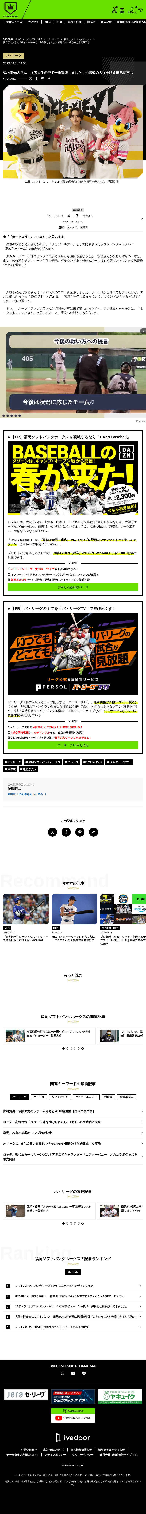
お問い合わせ (29, 1449)
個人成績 (106, 21)
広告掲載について (53, 1449)
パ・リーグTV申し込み (73, 745)
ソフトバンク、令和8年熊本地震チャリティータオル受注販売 (52, 1326)
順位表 (91, 21)
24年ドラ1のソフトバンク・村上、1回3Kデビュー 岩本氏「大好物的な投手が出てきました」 (72, 1306)
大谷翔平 (33, 21)
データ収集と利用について (22, 1454)
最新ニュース (14, 21)
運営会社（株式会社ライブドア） (120, 1454)
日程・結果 (74, 21)
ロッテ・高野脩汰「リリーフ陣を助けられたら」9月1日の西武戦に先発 (52, 1122)
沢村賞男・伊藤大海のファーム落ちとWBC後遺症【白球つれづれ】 (49, 1111)
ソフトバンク (94, 762)
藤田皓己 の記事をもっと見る (26, 794)
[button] (63, 1048)
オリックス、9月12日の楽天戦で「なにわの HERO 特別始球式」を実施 (52, 1143)
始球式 (11, 769)
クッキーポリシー (83, 1454)
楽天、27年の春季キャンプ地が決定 (27, 1132)
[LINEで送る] (42, 79)
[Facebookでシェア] (36, 79)
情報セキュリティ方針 (111, 1449)
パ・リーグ (14, 762)
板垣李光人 (29, 769)
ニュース (73, 762)
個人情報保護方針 (81, 1449)
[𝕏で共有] (30, 78)
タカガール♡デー (120, 762)
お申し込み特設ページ (73, 587)
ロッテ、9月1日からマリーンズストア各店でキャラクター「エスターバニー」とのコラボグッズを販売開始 (70, 1157)
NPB (59, 21)
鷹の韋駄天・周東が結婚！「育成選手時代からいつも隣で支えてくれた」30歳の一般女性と (70, 1296)
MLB (48, 21)
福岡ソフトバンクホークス (44, 762)
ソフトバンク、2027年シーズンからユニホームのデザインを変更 (54, 1285)
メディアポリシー (55, 1454)
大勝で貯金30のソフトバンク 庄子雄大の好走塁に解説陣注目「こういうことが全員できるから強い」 (76, 1316)
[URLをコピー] (48, 78)
